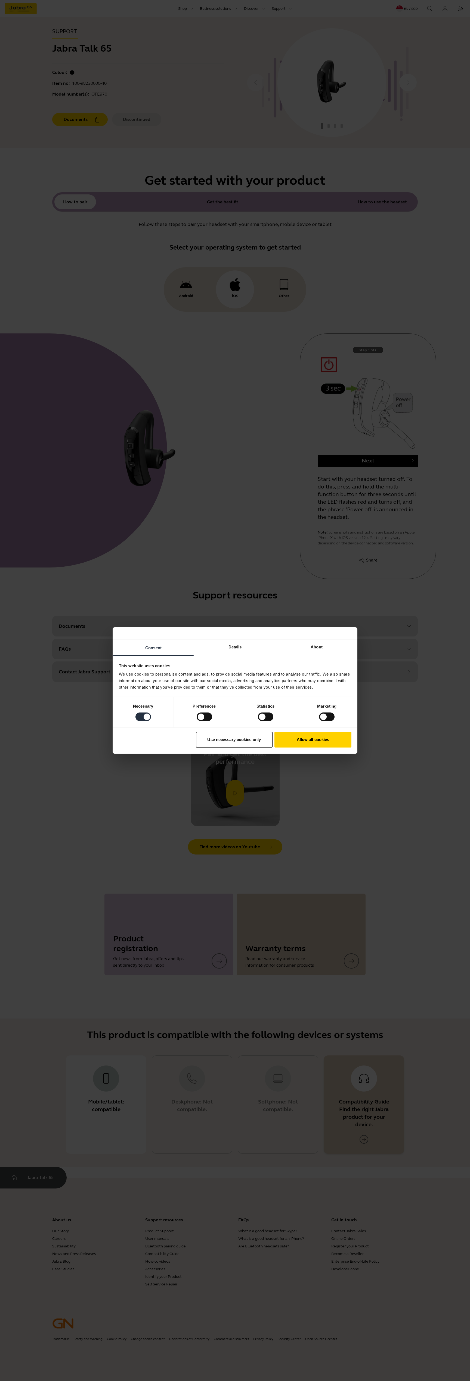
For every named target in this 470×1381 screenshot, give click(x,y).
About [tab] (317, 647)
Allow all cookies (313, 739)
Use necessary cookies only (234, 739)
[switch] (204, 716)
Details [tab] (235, 647)
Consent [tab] (153, 647)
